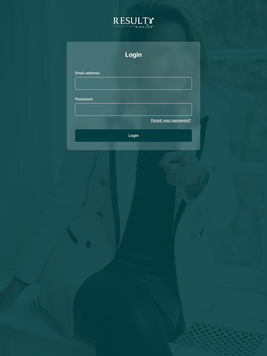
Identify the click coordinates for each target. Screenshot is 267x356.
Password (84, 99)
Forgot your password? (171, 120)
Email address (87, 73)
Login (134, 135)
